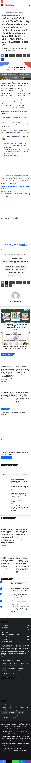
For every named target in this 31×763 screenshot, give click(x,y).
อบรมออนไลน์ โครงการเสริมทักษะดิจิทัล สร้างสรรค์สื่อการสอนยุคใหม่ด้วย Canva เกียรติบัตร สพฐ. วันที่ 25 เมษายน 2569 (8, 395)
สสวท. (10, 665)
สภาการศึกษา (4, 665)
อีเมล (2, 439)
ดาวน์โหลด (19, 660)
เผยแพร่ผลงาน (25, 750)
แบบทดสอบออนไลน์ (15, 276)
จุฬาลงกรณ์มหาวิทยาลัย (15, 258)
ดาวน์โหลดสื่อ (5, 627)
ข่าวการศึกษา (5, 625)
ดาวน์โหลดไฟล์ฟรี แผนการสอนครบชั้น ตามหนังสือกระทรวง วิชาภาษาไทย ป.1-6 (20, 488)
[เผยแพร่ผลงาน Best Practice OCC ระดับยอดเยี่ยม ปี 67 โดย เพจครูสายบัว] (25, 688)
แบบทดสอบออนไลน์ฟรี (7, 641)
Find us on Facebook (6, 468)
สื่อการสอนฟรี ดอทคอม (8, 48)
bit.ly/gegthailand (18, 132)
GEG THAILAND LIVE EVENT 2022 (16, 255)
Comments (25, 474)
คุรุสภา (13, 660)
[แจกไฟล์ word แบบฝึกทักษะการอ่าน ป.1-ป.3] (6, 501)
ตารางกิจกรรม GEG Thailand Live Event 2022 (15, 143)
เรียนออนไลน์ (4, 670)
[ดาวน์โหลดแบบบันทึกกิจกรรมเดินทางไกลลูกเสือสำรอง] (25, 683)
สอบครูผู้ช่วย (16, 665)
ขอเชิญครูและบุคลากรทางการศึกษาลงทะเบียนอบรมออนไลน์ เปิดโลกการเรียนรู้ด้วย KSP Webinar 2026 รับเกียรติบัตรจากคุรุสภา (23, 369)
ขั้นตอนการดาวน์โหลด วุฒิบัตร (11, 155)
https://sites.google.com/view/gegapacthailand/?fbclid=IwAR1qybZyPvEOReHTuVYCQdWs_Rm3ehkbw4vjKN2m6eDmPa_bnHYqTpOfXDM (15, 191)
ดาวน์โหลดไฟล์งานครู (7, 629)
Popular (5, 474)
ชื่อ (2, 433)
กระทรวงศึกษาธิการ (6, 660)
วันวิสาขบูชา (12, 663)
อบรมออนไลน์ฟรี (21, 269)
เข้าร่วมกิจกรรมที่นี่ (15, 244)
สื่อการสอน (10, 266)
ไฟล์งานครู (26, 748)
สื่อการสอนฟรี (20, 266)
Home (4, 12)
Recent (15, 474)
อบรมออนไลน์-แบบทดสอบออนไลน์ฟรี (14, 12)
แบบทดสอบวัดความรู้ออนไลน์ (16, 272)
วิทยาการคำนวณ (20, 663)
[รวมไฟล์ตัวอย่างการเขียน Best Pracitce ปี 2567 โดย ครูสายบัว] (5, 694)
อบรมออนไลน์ (9, 269)
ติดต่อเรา (15, 753)
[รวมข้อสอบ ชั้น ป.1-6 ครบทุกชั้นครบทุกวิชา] (25, 694)
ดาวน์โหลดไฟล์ (5, 663)
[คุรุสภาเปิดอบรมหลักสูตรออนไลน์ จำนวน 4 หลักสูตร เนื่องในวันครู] (6, 495)
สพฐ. (27, 663)
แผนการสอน (14, 673)
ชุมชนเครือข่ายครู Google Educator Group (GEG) (16, 262)
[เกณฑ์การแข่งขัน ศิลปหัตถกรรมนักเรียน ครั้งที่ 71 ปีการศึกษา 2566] (6, 481)
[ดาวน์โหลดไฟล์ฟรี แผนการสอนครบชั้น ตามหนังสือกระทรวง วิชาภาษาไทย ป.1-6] (6, 488)
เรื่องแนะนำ (4, 639)
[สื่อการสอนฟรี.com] (10, 5)
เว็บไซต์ (2, 445)
